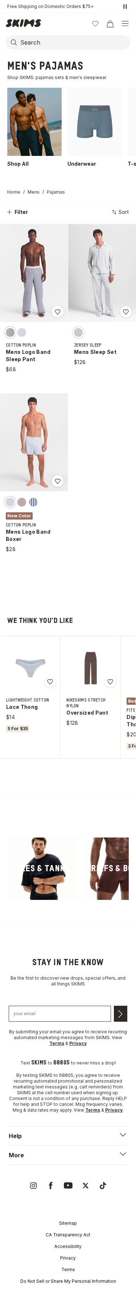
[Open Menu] (125, 23)
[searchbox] (74, 42)
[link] (42, 869)
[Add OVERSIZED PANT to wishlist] (110, 681)
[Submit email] (120, 1014)
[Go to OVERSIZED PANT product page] (91, 668)
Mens (34, 192)
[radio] (10, 332)
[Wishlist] (95, 23)
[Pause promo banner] (125, 6)
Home (13, 192)
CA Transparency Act (68, 1234)
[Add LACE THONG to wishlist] (50, 681)
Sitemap (68, 1223)
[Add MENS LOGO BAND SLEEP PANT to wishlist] (57, 312)
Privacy (68, 1258)
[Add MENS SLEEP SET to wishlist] (126, 312)
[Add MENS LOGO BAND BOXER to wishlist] (57, 481)
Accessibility (68, 1246)
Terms (68, 1269)
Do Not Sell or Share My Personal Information (68, 1281)
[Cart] (110, 23)
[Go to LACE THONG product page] (30, 668)
